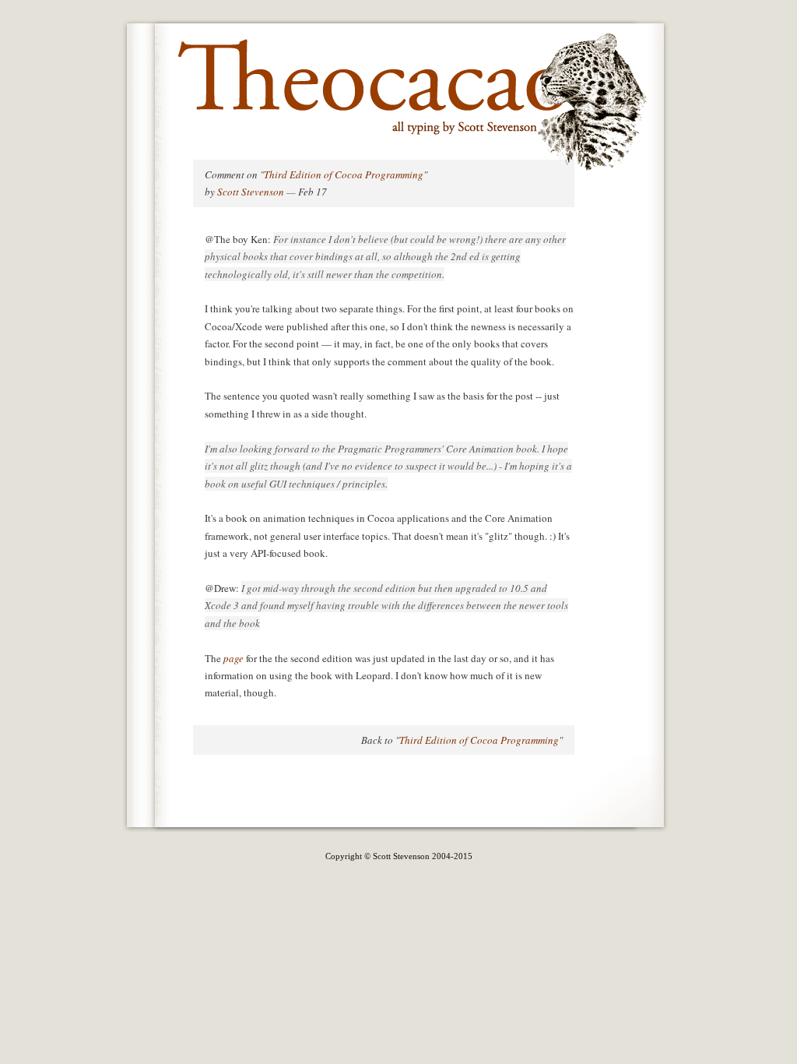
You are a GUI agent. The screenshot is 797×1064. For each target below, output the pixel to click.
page (233, 658)
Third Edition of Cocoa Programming (343, 174)
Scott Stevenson (250, 192)
